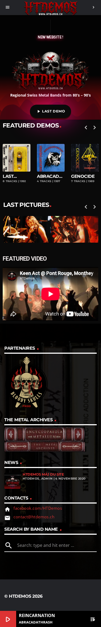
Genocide (83, 176)
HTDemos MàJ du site (43, 474)
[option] (51, 162)
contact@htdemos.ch (33, 516)
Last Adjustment (16, 176)
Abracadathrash (50, 176)
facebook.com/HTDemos (37, 508)
